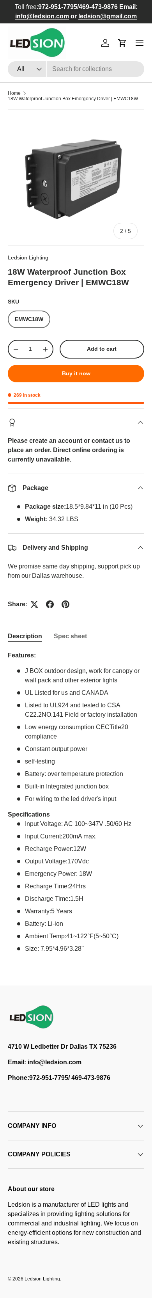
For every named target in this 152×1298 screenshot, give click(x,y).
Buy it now (76, 373)
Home (14, 93)
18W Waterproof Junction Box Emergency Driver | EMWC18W (73, 98)
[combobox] (76, 69)
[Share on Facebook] (50, 604)
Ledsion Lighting (28, 257)
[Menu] (139, 42)
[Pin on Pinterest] (65, 604)
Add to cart (102, 349)
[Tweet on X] (34, 604)
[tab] (25, 636)
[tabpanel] (76, 802)
